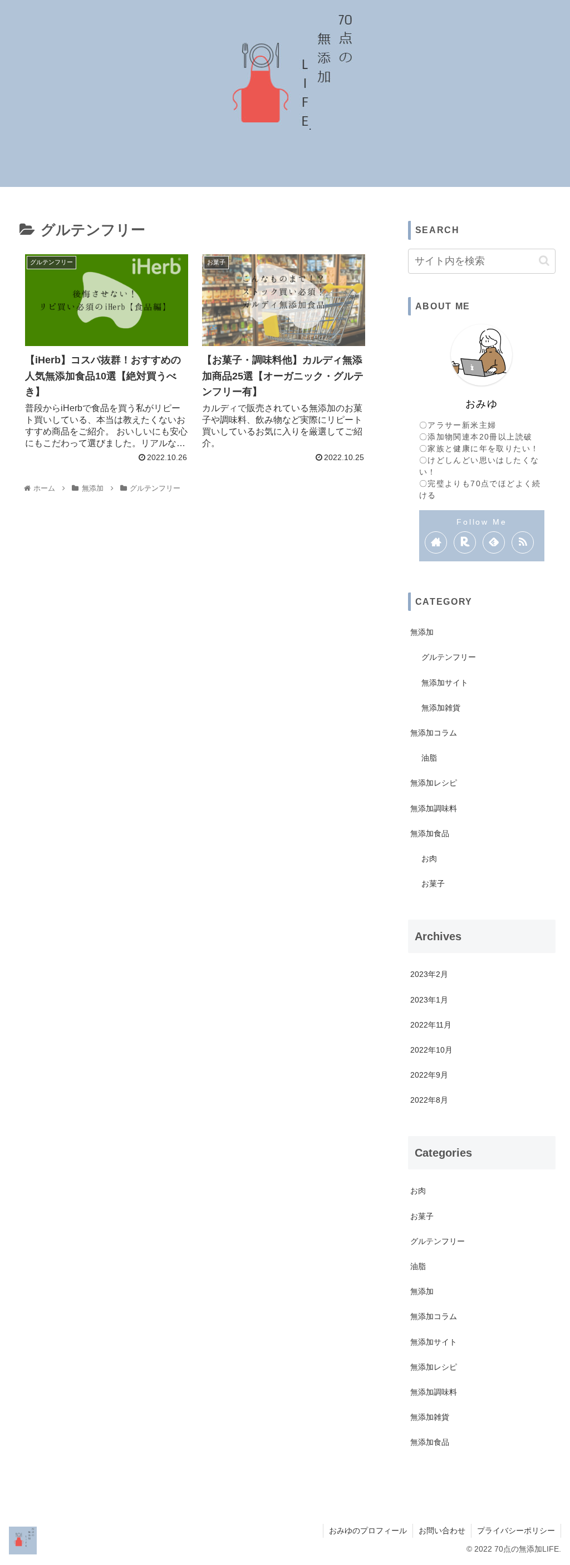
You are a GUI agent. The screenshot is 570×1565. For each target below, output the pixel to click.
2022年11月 (430, 1024)
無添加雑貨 (440, 707)
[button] (544, 260)
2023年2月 (429, 974)
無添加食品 (429, 833)
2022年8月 (429, 1099)
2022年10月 (431, 1049)
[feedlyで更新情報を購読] (494, 542)
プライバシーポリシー (516, 1530)
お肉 (429, 858)
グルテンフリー (448, 657)
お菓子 (433, 883)
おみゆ (482, 403)
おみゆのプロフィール (368, 1530)
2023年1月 (429, 999)
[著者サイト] (436, 542)
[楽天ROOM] (465, 542)
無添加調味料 (433, 808)
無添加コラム (433, 732)
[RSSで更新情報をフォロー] (523, 542)
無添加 (422, 632)
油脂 (429, 757)
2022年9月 (429, 1074)
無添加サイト (444, 682)
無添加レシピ (433, 782)
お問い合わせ (442, 1530)
